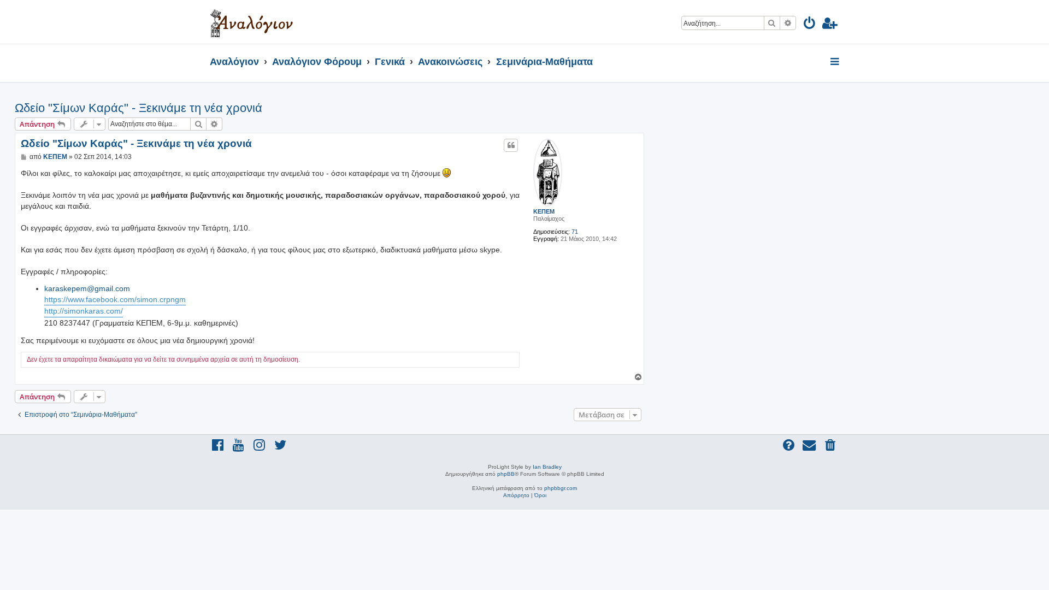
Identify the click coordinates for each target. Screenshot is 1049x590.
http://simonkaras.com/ (83, 310)
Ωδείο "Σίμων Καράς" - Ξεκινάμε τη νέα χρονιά (138, 108)
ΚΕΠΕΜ (544, 211)
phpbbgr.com (560, 488)
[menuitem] (810, 24)
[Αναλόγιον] (251, 21)
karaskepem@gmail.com (87, 288)
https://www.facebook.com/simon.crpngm (115, 299)
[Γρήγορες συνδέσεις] (835, 62)
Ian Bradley (547, 467)
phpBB (506, 474)
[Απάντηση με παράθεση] (511, 145)
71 (574, 231)
